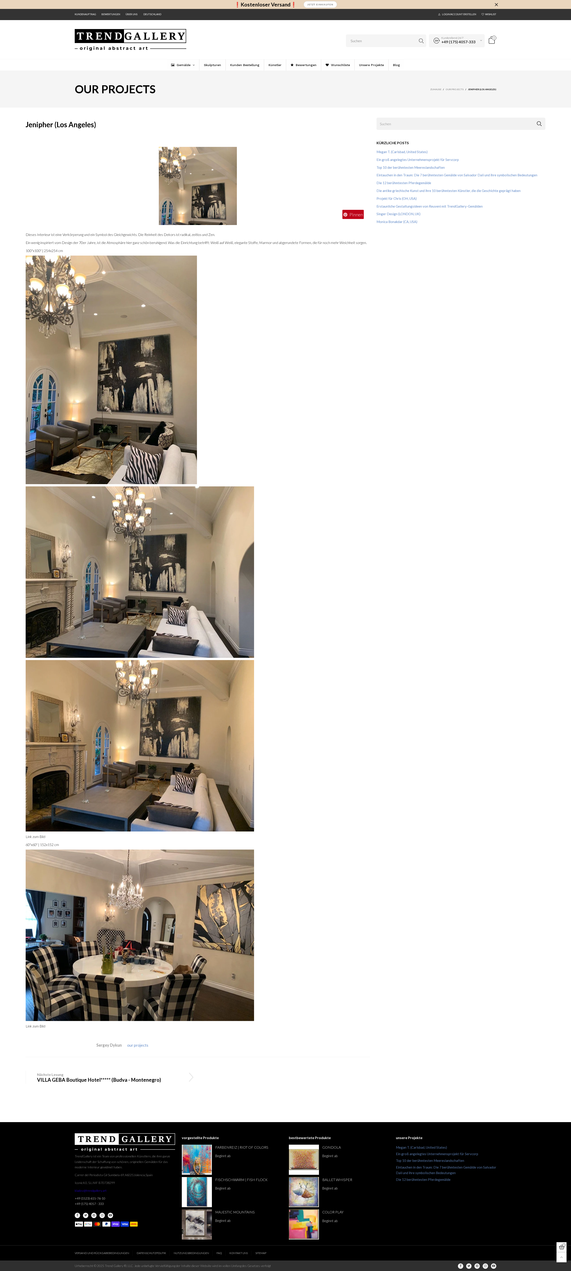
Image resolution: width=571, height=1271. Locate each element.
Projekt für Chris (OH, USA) (397, 198)
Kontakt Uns (239, 1253)
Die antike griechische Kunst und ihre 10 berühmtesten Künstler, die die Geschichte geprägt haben (449, 191)
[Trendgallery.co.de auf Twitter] (85, 1215)
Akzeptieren (528, 1264)
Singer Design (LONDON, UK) (398, 214)
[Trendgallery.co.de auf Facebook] (77, 1215)
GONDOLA (331, 1147)
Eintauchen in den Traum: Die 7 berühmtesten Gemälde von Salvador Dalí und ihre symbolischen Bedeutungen (457, 175)
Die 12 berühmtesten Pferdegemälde (404, 183)
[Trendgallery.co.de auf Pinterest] (94, 1215)
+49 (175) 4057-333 (458, 42)
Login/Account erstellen (459, 14)
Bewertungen (110, 14)
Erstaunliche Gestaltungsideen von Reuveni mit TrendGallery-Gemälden (430, 206)
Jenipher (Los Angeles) (61, 124)
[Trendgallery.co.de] (130, 40)
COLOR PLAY (332, 1212)
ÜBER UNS (131, 14)
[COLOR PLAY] (304, 1224)
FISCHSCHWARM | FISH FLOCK (241, 1179)
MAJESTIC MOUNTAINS (235, 1212)
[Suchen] (421, 40)
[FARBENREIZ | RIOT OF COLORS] (197, 1160)
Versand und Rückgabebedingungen (102, 1253)
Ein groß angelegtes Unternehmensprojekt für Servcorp (418, 159)
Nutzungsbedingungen (191, 1253)
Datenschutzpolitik (151, 1253)
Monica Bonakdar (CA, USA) (397, 222)
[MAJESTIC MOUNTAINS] (197, 1224)
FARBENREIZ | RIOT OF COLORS (241, 1147)
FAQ (219, 1253)
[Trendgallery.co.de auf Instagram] (102, 1215)
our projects (137, 1045)
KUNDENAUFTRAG (85, 14)
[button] (539, 124)
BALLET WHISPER (337, 1179)
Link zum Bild (35, 836)
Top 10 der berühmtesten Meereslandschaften (411, 167)
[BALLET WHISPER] (304, 1192)
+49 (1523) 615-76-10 (90, 1198)
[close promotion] (496, 4)
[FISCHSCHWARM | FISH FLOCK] (197, 1192)
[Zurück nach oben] (562, 1257)
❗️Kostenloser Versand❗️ (265, 4)
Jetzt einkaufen (320, 4)
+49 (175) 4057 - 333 (89, 1204)
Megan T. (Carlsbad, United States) (402, 152)
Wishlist (490, 14)
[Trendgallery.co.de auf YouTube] (110, 1215)
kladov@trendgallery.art (91, 1190)
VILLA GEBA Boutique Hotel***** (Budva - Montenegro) (99, 1080)
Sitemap (260, 1253)
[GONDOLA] (304, 1160)
